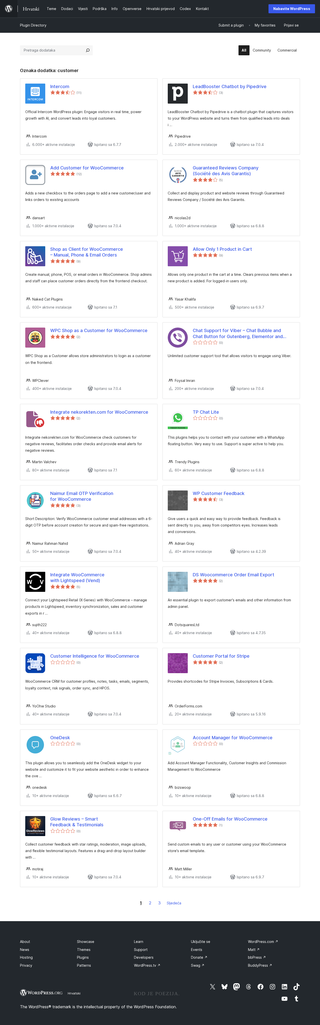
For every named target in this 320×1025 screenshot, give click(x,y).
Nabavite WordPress (291, 9)
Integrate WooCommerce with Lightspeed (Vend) (77, 577)
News (24, 949)
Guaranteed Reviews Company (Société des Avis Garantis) (225, 170)
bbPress (257, 957)
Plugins (83, 957)
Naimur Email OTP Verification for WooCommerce (81, 496)
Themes (83, 949)
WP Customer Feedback (218, 493)
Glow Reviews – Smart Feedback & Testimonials (77, 821)
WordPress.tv (147, 965)
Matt (254, 949)
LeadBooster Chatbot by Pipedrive (229, 86)
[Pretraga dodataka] (88, 50)
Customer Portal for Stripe (221, 656)
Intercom (59, 86)
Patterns (84, 965)
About (25, 941)
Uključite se (200, 941)
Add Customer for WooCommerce (87, 167)
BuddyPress (260, 965)
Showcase (85, 941)
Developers (144, 957)
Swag (197, 965)
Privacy (26, 965)
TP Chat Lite (206, 412)
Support (141, 949)
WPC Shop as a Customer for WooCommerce (99, 330)
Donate (199, 957)
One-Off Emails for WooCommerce (230, 819)
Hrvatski (74, 993)
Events (196, 949)
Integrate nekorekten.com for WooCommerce (99, 412)
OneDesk (60, 737)
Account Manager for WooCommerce (232, 737)
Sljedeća (174, 903)
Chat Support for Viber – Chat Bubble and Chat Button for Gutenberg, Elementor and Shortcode (238, 333)
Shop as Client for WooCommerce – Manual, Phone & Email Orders (86, 252)
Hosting (26, 957)
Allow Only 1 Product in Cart (222, 249)
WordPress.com (263, 941)
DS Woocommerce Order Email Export (233, 574)
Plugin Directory (33, 25)
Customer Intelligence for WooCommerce (94, 656)
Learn (138, 941)
